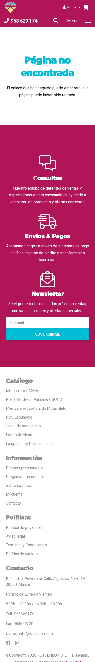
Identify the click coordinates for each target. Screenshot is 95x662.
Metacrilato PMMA (22, 390)
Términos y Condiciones (26, 545)
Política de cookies (22, 554)
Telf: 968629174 (20, 614)
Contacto (13, 503)
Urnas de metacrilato (23, 426)
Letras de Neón (19, 435)
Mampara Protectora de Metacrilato (36, 408)
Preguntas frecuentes (24, 476)
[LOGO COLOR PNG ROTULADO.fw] (10, 7)
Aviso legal (15, 536)
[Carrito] (85, 7)
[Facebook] (8, 642)
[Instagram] (17, 643)
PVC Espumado (19, 417)
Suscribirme (47, 334)
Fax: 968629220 (19, 623)
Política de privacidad (24, 527)
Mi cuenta (14, 494)
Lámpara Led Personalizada (30, 443)
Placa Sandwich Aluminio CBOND (34, 399)
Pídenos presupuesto (24, 468)
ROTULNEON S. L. (52, 655)
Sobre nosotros (19, 485)
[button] (56, 21)
